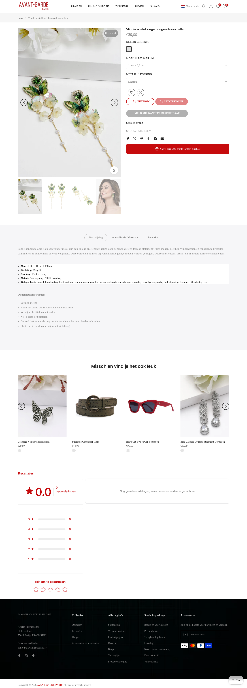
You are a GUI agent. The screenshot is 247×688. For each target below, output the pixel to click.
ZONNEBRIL (122, 6)
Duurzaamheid (151, 655)
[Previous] (24, 102)
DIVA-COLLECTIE (98, 6)
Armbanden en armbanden (85, 643)
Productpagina (115, 637)
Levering (149, 643)
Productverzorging (117, 661)
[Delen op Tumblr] (148, 138)
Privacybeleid (151, 631)
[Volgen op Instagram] (26, 656)
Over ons (112, 643)
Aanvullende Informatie (125, 237)
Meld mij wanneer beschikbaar (157, 113)
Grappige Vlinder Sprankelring (34, 441)
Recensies (153, 237)
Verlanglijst (114, 655)
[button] (191, 6)
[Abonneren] (222, 634)
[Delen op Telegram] (155, 138)
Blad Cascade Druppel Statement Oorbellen (202, 441)
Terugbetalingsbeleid (154, 637)
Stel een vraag (134, 122)
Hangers (76, 637)
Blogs (111, 649)
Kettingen (77, 631)
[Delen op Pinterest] (141, 138)
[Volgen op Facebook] (19, 656)
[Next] (114, 102)
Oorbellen (77, 625)
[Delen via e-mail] (162, 138)
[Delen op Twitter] (134, 138)
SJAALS (155, 6)
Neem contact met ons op (157, 649)
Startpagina (114, 625)
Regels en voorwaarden (156, 625)
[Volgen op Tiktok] (33, 656)
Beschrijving (96, 237)
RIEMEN (139, 6)
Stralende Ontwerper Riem (85, 441)
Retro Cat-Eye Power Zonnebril (142, 441)
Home (21, 18)
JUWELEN (76, 6)
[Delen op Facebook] (127, 138)
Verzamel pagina (116, 631)
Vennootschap (151, 661)
